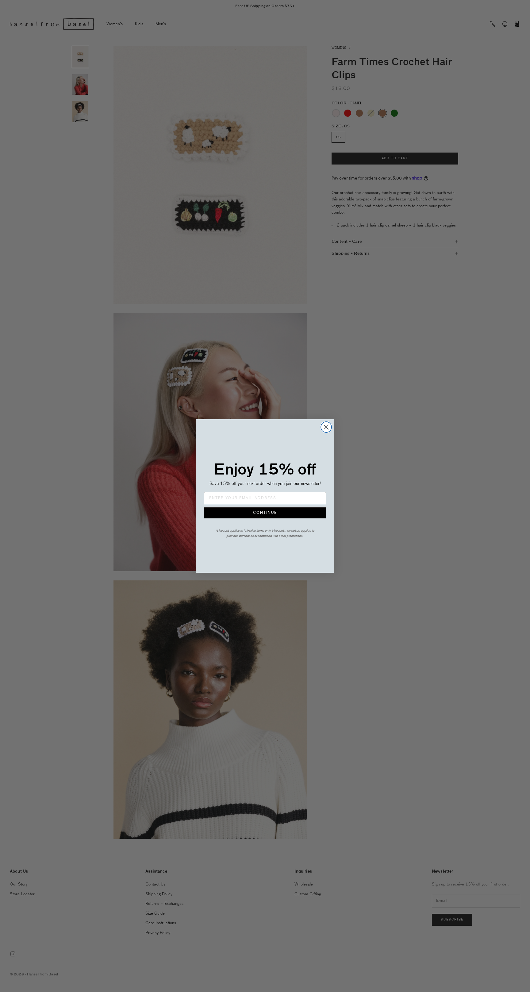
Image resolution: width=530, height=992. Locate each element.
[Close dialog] (326, 427)
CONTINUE (265, 513)
